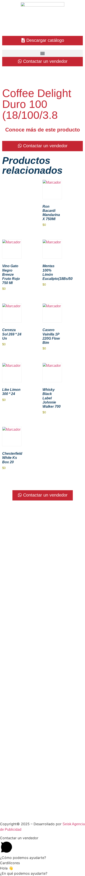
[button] (42, 53)
